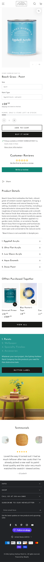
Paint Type (6, 92)
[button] (34, 4)
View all (22, 325)
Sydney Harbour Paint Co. (11, 73)
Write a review (22, 169)
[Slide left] (33, 65)
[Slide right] (39, 65)
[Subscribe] (40, 510)
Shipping (4, 106)
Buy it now (22, 134)
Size (3, 82)
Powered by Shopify (22, 557)
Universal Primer (9, 310)
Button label (22, 370)
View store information (13, 147)
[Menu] (3, 4)
